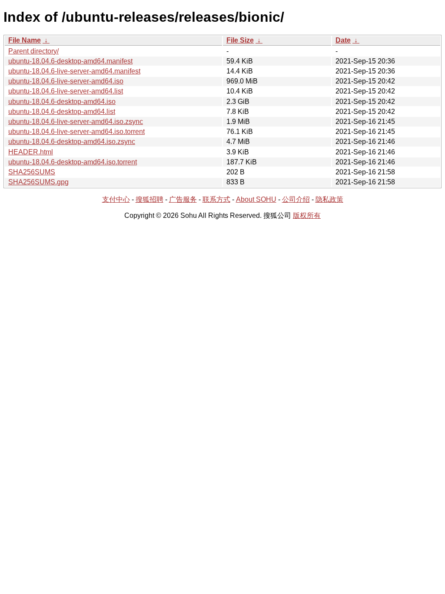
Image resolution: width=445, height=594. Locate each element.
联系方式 (216, 199)
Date (343, 40)
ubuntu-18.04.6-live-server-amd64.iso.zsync (75, 121)
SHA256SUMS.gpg (38, 182)
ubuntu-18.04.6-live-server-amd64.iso (65, 81)
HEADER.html (30, 152)
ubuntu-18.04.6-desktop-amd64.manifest (70, 61)
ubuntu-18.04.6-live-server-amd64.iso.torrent (76, 131)
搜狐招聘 (149, 199)
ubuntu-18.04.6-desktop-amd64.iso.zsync (71, 141)
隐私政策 (329, 199)
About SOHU (256, 199)
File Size (240, 40)
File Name (24, 40)
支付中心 (116, 199)
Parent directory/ (33, 51)
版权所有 (307, 215)
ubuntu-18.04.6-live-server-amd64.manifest (74, 71)
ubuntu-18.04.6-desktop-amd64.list (61, 111)
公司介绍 (296, 199)
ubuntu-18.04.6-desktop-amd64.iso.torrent (72, 162)
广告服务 (183, 199)
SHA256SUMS (31, 172)
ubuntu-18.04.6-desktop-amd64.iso (62, 101)
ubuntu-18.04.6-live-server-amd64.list (65, 91)
